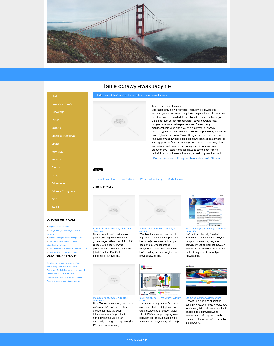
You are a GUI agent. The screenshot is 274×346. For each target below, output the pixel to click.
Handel (131, 95)
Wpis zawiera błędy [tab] (151, 179)
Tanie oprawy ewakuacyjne (153, 95)
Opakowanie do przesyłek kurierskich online (68, 248)
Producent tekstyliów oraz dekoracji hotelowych (110, 299)
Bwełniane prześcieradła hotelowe (62, 266)
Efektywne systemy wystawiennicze (203, 297)
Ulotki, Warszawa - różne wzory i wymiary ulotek (160, 299)
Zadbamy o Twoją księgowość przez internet (66, 270)
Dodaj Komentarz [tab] (105, 179)
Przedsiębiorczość (113, 95)
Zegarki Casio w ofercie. (59, 226)
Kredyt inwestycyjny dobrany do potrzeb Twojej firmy (206, 229)
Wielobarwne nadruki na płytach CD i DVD (65, 277)
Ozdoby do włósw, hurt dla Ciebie (61, 273)
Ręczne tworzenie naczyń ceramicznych (64, 281)
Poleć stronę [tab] (128, 179)
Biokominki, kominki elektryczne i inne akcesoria (112, 229)
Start (98, 95)
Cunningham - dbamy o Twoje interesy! (63, 262)
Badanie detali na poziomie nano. (63, 252)
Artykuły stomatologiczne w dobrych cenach (157, 229)
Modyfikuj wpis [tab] (176, 179)
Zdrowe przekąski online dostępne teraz (66, 237)
